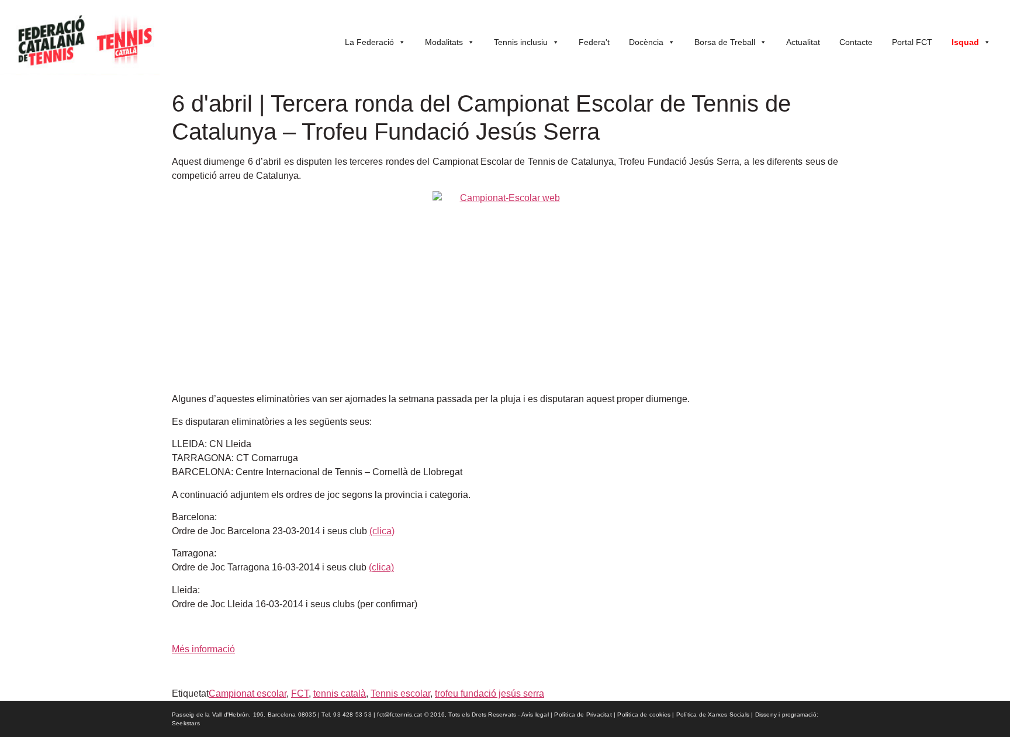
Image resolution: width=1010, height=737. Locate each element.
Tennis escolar (400, 693)
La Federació (369, 42)
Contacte (856, 42)
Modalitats (444, 42)
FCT (300, 693)
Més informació (203, 649)
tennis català (339, 693)
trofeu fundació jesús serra (489, 693)
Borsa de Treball (724, 42)
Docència (646, 42)
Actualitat (803, 42)
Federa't (594, 42)
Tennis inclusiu (521, 42)
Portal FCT (912, 42)
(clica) (382, 531)
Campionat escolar (247, 693)
